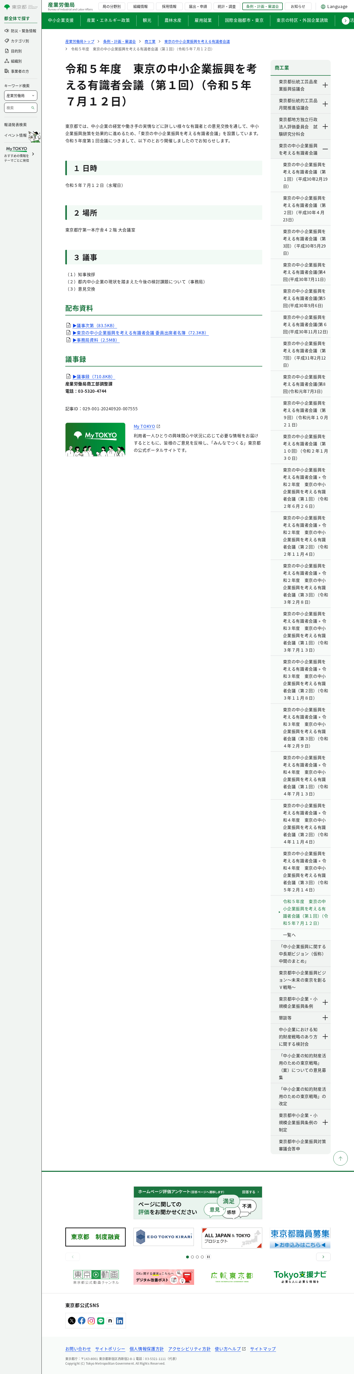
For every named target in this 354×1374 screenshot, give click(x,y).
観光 (147, 20)
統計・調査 (227, 6)
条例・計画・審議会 (262, 6)
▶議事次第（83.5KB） (95, 325)
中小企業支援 (61, 20)
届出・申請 (198, 6)
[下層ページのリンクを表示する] (325, 85)
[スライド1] (187, 1257)
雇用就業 (203, 20)
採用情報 (169, 6)
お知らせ (298, 6)
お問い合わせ (78, 1348)
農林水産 (173, 20)
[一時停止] (208, 1256)
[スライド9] (197, 1257)
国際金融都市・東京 (244, 20)
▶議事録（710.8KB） (94, 376)
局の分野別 (112, 6)
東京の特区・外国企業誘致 (302, 20)
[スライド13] (202, 1257)
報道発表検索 (15, 124)
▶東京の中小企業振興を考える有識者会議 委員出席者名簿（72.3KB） (141, 332)
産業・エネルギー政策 (108, 20)
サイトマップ (263, 1348)
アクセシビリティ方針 (189, 1348)
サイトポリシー (110, 1348)
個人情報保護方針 (147, 1348)
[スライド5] (192, 1257)
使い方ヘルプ (228, 1348)
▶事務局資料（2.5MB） (96, 340)
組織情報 (140, 6)
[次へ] (323, 1257)
